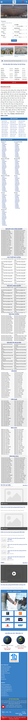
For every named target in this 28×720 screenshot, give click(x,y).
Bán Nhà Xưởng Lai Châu (19, 327)
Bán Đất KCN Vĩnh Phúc (6, 236)
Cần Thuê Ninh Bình (18, 406)
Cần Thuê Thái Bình (18, 416)
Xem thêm (25, 44)
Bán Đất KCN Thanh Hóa (6, 237)
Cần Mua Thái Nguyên (6, 389)
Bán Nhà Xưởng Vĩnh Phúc (6, 321)
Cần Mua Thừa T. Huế (19, 391)
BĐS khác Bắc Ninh (18, 438)
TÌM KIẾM (14, 40)
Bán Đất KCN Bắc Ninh (19, 239)
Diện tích (16, 35)
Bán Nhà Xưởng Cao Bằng (6, 325)
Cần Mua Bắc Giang (18, 379)
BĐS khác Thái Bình (18, 445)
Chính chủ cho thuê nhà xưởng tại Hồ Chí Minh (17, 551)
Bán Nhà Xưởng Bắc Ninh (19, 324)
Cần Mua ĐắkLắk (17, 395)
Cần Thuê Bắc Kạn (5, 409)
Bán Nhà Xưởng (7, 60)
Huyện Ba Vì (21, 122)
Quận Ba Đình (4, 121)
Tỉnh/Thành (3, 28)
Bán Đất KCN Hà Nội (5, 230)
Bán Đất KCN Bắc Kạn (5, 239)
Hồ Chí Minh (4, 144)
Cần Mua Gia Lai (4, 397)
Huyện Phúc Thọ (5, 124)
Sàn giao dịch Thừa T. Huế (19, 476)
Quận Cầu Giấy (13, 121)
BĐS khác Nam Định (5, 443)
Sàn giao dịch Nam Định (6, 472)
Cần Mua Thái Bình (18, 388)
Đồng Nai (4, 151)
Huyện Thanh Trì (5, 135)
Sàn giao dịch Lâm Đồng (19, 478)
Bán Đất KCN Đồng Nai (19, 233)
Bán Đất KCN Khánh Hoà (6, 250)
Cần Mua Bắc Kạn (5, 381)
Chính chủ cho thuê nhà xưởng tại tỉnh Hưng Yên (13, 507)
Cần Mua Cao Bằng (5, 382)
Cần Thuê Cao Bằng (5, 411)
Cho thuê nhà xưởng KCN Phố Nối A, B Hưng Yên (13, 584)
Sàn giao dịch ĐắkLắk (18, 480)
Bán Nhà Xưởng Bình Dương (7, 318)
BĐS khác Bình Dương (6, 432)
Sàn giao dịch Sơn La (5, 473)
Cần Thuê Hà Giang (5, 412)
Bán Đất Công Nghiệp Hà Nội (7, 287)
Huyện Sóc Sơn (22, 132)
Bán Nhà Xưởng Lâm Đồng (20, 337)
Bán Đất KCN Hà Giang (6, 242)
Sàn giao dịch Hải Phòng (19, 459)
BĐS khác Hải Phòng (18, 430)
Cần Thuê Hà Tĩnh (18, 425)
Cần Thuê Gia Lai (5, 425)
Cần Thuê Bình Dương (6, 403)
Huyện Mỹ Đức (21, 127)
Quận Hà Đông (4, 131)
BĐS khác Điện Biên (18, 439)
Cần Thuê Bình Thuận (19, 422)
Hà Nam (3, 152)
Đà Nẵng (3, 145)
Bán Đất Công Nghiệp (5, 669)
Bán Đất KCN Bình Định (6, 252)
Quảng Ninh (4, 148)
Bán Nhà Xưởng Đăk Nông (6, 340)
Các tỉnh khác (4, 157)
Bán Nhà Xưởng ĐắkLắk (19, 340)
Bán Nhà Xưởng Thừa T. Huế (20, 335)
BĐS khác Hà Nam (5, 433)
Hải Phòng (4, 146)
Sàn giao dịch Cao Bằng (6, 467)
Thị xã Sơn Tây (21, 129)
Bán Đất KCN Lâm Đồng (19, 250)
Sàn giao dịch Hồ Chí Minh (19, 457)
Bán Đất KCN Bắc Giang (19, 237)
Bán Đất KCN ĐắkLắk (18, 253)
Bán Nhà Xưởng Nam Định (6, 330)
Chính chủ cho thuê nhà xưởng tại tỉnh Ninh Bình (16, 539)
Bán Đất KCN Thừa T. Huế (19, 249)
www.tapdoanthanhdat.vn (5, 684)
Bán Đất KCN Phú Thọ (19, 244)
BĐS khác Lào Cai (18, 442)
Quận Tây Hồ (12, 135)
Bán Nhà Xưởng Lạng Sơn (6, 328)
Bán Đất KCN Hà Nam (5, 234)
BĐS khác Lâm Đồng (18, 449)
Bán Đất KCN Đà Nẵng (6, 231)
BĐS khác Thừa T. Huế (19, 448)
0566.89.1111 (20, 646)
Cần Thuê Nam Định (5, 415)
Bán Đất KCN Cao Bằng (6, 240)
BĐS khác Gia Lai (5, 453)
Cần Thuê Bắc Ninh (18, 409)
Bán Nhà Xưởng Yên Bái (6, 335)
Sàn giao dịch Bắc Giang (19, 465)
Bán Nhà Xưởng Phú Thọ (19, 330)
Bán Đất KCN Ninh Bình (19, 236)
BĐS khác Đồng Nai (18, 432)
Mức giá (3, 35)
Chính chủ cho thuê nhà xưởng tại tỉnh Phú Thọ (17, 545)
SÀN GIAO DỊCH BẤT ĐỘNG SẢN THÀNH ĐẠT (20, 56)
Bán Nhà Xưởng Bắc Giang (20, 323)
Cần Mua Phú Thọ (18, 387)
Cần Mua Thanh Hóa (5, 379)
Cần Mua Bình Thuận (18, 394)
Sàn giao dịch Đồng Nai (19, 460)
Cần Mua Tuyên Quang (19, 389)
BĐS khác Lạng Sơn (5, 442)
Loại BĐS (16, 24)
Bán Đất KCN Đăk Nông (6, 253)
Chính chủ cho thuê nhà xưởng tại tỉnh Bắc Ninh (13, 532)
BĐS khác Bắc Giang (18, 436)
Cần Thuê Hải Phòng (18, 402)
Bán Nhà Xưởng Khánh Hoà (7, 337)
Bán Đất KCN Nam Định (6, 244)
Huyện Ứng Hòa (5, 129)
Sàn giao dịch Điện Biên (19, 467)
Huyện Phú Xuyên (13, 129)
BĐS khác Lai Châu (18, 440)
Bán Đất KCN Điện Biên (19, 240)
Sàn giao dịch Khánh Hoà (6, 478)
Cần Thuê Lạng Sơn (5, 413)
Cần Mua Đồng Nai (18, 375)
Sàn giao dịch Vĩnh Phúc (6, 463)
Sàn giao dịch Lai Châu (19, 469)
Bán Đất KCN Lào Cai (18, 243)
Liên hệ (14, 82)
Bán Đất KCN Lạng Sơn (6, 243)
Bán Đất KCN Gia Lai (5, 255)
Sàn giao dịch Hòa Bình (19, 462)
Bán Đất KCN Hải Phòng (19, 231)
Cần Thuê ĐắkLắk (18, 424)
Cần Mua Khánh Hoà (5, 392)
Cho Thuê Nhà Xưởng (5, 668)
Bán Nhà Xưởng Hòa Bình (19, 320)
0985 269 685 (7, 648)
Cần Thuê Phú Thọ (18, 415)
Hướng (2, 31)
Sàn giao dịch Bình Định (6, 479)
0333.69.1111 (12, 705)
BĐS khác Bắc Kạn (5, 438)
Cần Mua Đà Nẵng (5, 374)
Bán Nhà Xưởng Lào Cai (19, 328)
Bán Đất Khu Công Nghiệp (6, 666)
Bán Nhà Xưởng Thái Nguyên (7, 333)
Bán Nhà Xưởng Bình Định (6, 338)
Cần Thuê (3, 676)
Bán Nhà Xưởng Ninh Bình (19, 321)
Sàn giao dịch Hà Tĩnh (19, 482)
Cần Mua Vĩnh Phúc (5, 378)
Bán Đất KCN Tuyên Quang (20, 247)
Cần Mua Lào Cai (18, 385)
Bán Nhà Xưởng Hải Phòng (20, 317)
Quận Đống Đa (21, 131)
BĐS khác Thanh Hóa (5, 436)
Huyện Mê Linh (13, 122)
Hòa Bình (3, 153)
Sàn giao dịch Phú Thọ (19, 472)
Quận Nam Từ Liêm (22, 134)
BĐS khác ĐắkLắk (18, 452)
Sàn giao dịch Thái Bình (19, 473)
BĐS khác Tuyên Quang (19, 446)
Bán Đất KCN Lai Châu (19, 242)
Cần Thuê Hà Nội (4, 401)
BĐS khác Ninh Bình (18, 435)
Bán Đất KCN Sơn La (5, 246)
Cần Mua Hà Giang (5, 384)
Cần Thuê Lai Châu (18, 412)
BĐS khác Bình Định (5, 451)
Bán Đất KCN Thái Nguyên (6, 247)
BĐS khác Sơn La (5, 445)
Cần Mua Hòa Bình (18, 376)
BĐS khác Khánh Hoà (5, 449)
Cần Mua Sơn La (4, 388)
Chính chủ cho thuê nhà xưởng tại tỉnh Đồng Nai (16, 557)
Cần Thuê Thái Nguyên (6, 418)
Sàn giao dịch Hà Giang (6, 469)
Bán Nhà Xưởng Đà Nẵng (6, 317)
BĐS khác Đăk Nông (5, 452)
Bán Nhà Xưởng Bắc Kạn (6, 324)
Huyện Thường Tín (13, 127)
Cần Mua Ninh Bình (18, 378)
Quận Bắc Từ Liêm (22, 135)
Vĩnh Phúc (4, 154)
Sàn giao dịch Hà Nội (5, 457)
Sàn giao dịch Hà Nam (6, 462)
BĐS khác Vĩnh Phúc (5, 435)
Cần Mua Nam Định (5, 387)
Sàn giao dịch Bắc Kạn (6, 466)
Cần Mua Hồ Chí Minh (19, 372)
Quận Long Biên (13, 131)
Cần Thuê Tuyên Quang (19, 418)
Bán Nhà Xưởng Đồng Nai (19, 318)
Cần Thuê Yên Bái (5, 419)
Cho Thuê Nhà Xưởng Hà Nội (7, 258)
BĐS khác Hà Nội (4, 429)
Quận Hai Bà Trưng (5, 122)
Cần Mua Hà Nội (4, 372)
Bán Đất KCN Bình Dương (6, 233)
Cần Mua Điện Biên (18, 382)
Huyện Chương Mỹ (22, 126)
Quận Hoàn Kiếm (22, 121)
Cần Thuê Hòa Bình (18, 405)
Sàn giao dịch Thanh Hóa (6, 465)
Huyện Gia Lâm (13, 134)
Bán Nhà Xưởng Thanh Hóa (7, 323)
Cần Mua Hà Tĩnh (18, 397)
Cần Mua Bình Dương (5, 375)
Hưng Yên (4, 147)
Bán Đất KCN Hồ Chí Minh (19, 230)
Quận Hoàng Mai (5, 132)
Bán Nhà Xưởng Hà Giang (6, 327)
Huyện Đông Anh (5, 134)
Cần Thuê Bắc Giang (18, 408)
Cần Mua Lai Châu (18, 384)
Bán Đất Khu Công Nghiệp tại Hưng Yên (6, 56)
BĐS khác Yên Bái (5, 448)
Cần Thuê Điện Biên (18, 411)
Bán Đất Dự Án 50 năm (5, 673)
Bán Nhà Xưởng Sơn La (6, 331)
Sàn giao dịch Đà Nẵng (6, 459)
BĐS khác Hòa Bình (18, 433)
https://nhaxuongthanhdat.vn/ (6, 689)
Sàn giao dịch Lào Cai (18, 470)
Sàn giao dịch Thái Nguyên (6, 475)
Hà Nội (3, 143)
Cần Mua (2, 674)
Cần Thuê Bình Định (5, 422)
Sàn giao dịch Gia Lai (5, 482)
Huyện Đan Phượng (14, 124)
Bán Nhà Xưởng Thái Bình (19, 331)
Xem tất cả (25, 485)
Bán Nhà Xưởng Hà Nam (6, 320)
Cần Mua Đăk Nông (5, 395)
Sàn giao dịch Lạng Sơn (6, 470)
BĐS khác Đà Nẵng (5, 430)
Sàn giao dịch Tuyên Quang (20, 475)
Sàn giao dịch (3, 679)
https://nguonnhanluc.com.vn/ (6, 690)
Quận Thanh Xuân (13, 132)
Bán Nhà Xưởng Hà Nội (16, 60)
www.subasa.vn (4, 692)
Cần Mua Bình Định (5, 394)
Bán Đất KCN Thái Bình (19, 246)
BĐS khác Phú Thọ (18, 443)
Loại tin (3, 24)
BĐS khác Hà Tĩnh (18, 453)
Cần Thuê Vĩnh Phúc (5, 406)
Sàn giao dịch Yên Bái (5, 476)
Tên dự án (3, 21)
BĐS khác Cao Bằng (5, 439)
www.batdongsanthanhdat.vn (6, 687)
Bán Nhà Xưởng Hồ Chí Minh (20, 315)
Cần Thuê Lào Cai (18, 413)
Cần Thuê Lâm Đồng (18, 421)
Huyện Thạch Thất (22, 124)
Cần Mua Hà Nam (5, 376)
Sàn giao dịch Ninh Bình (19, 463)
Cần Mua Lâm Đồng (18, 392)
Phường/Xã (16, 31)
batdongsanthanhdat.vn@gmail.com (15, 706)
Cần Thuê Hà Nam (5, 405)
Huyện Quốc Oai (13, 126)
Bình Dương (4, 150)
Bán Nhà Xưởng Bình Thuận (20, 338)
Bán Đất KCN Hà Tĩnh (18, 255)
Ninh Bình (4, 189)
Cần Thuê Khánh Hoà (5, 421)
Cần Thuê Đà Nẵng (5, 402)
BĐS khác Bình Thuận (18, 451)
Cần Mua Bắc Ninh (18, 381)
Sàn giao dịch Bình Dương (6, 460)
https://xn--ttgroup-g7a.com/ (6, 686)
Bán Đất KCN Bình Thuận (19, 252)
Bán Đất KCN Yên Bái (5, 249)
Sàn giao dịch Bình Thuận (19, 479)
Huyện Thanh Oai (5, 127)
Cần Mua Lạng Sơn (5, 385)
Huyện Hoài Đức (5, 126)
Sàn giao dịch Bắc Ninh (19, 466)
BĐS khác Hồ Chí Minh (19, 429)
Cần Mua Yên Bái (5, 391)
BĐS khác (3, 677)
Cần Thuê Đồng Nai (18, 403)
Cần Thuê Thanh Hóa (5, 408)
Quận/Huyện (17, 28)
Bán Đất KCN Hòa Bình (19, 234)
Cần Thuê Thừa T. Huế (19, 419)
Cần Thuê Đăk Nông (5, 424)
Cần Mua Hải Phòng (18, 374)
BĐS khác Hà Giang (5, 440)
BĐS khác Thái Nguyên (6, 446)
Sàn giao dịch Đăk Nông (6, 480)
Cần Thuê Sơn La (5, 416)
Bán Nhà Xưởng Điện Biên (19, 325)
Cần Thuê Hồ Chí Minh (19, 401)
